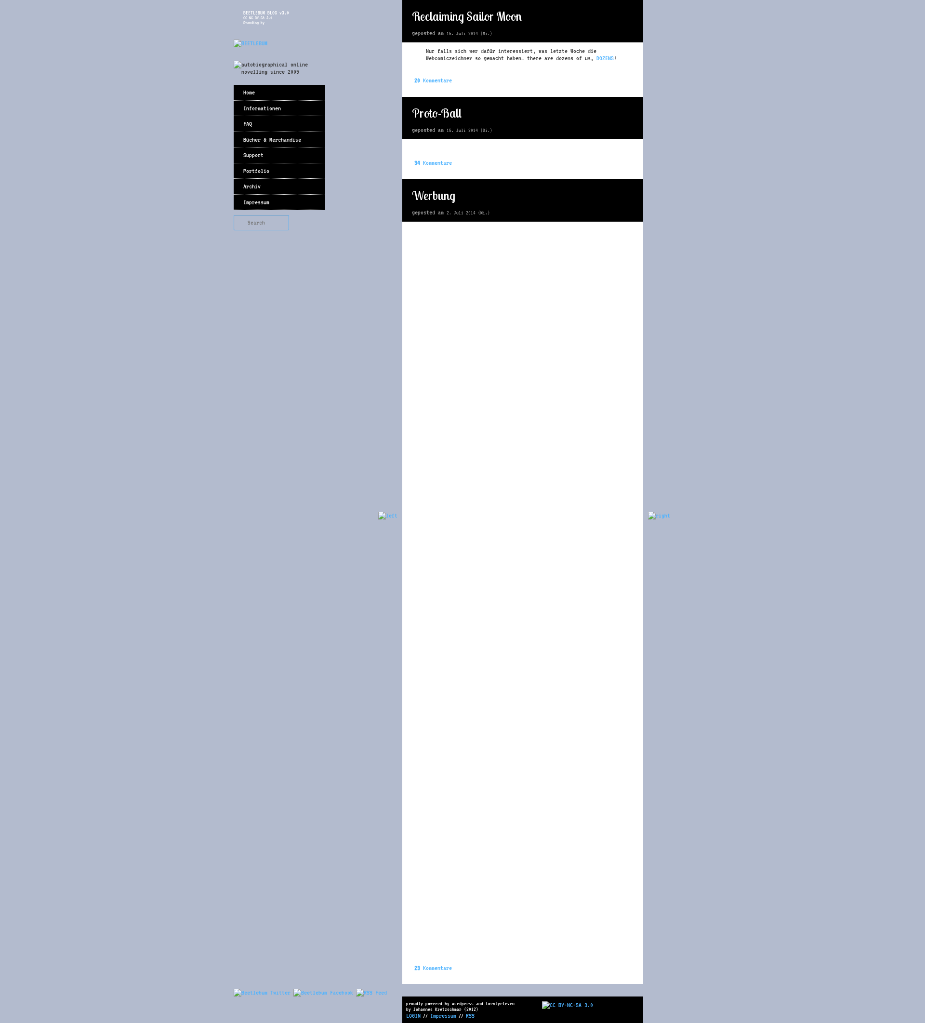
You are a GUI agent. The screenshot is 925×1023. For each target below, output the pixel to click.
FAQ (247, 123)
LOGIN (413, 1015)
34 (629, 114)
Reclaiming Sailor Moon (467, 16)
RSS (470, 1015)
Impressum (256, 202)
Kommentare (433, 80)
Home (249, 92)
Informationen (262, 108)
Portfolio (256, 170)
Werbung (433, 195)
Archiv (252, 186)
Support (253, 155)
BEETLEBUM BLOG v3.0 (266, 12)
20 (629, 17)
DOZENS (605, 58)
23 (629, 196)
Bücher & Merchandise (272, 139)
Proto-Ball (437, 113)
